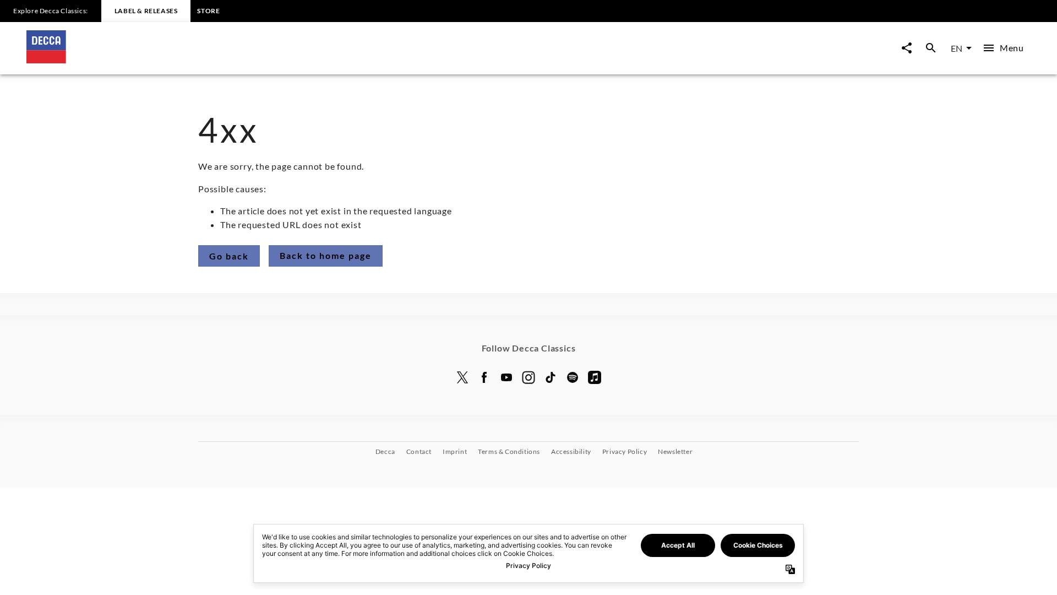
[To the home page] (277, 60)
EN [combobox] (956, 48)
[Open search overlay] (931, 48)
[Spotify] (573, 377)
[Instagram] (528, 377)
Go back (229, 256)
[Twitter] (462, 377)
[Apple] (595, 377)
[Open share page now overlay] (907, 48)
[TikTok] (551, 377)
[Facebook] (484, 377)
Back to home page (326, 255)
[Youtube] (506, 377)
